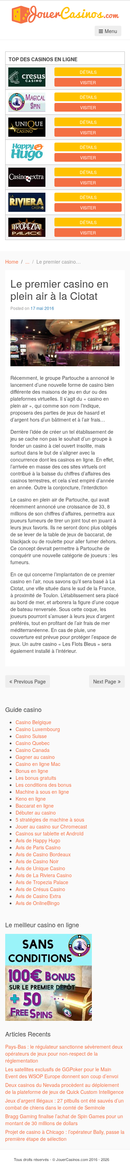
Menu (111, 30)
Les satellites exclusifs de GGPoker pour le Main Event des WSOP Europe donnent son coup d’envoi (61, 1073)
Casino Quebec (33, 742)
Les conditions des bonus (43, 784)
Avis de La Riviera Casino (44, 875)
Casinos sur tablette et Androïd (50, 833)
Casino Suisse (31, 735)
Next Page (104, 681)
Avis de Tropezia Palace (42, 882)
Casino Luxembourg (38, 729)
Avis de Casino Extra (38, 895)
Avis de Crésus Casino (40, 889)
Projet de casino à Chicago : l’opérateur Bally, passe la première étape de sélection (64, 1135)
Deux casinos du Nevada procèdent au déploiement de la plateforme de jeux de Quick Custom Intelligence (64, 1088)
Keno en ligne (31, 798)
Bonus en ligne (32, 770)
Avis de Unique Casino (40, 868)
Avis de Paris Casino (38, 847)
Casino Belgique (33, 722)
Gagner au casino (35, 756)
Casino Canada (33, 749)
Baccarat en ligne (35, 805)
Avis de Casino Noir (37, 861)
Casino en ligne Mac (38, 763)
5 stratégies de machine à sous (50, 819)
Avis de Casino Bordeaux (43, 854)
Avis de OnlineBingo (38, 902)
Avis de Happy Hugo (38, 840)
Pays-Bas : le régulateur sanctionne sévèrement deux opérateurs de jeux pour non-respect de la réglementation (64, 1053)
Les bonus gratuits (36, 777)
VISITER (88, 82)
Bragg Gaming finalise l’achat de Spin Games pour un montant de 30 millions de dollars (64, 1120)
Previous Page (30, 681)
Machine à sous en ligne (42, 791)
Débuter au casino (36, 812)
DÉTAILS (88, 72)
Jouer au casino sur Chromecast (51, 826)
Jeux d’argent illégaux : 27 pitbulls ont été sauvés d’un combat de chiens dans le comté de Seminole (64, 1104)
